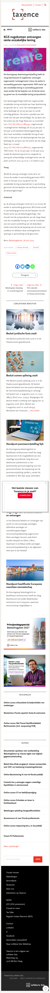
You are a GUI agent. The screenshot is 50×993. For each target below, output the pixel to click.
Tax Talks (10, 913)
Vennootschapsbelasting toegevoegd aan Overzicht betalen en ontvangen (24, 512)
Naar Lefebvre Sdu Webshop (18, 944)
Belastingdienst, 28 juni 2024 (21, 241)
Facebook (10, 936)
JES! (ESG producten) (15, 904)
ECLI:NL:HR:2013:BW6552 (20, 148)
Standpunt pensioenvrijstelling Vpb (24, 444)
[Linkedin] (27, 266)
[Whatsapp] (32, 266)
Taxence (25, 14)
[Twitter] (22, 266)
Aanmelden (25, 495)
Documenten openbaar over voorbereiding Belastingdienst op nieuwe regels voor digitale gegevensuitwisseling (23, 754)
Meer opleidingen (11, 846)
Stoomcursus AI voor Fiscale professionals (21, 818)
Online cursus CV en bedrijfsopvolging (20, 793)
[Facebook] (17, 266)
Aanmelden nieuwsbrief (16, 940)
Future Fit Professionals (14, 836)
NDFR (8, 900)
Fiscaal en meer (13, 908)
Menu (9, 30)
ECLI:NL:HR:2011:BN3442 (19, 124)
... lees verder (33, 411)
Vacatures (10, 885)
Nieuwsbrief (27, 5)
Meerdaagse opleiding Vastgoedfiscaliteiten (22, 811)
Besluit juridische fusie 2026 (21, 333)
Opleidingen (11, 877)
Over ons (10, 889)
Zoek (39, 859)
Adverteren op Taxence (16, 893)
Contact (38, 5)
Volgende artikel (33, 285)
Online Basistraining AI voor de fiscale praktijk (23, 775)
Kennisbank (11, 881)
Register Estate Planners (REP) (19, 917)
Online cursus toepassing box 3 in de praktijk (23, 826)
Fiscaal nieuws (22, 247)
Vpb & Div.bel (11, 253)
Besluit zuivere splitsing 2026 (22, 375)
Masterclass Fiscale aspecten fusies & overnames (24, 713)
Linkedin (10, 928)
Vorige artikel (18, 285)
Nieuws (36, 247)
